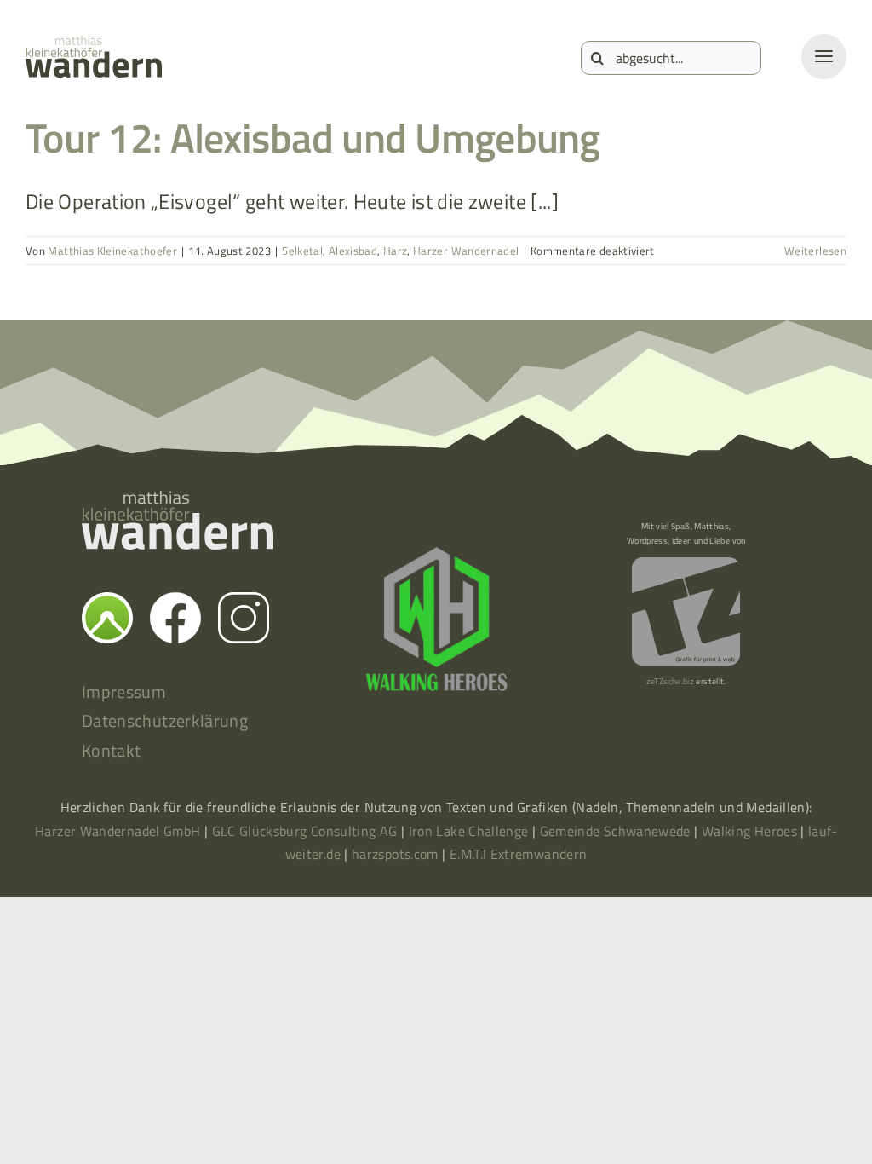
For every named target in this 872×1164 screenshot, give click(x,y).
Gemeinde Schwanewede (615, 831)
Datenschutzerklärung (165, 720)
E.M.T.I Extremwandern (519, 854)
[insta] (243, 602)
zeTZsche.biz (670, 681)
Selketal (302, 250)
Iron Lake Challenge (469, 831)
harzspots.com (395, 854)
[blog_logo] (94, 46)
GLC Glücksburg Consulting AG (305, 831)
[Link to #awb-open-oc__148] (823, 56)
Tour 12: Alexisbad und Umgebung (313, 138)
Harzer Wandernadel (466, 250)
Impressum (124, 691)
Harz (395, 250)
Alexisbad (353, 250)
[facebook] (175, 602)
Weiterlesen (815, 250)
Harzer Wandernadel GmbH (119, 831)
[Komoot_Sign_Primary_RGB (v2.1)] (107, 602)
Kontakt (111, 750)
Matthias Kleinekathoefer (112, 250)
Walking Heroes (749, 831)
